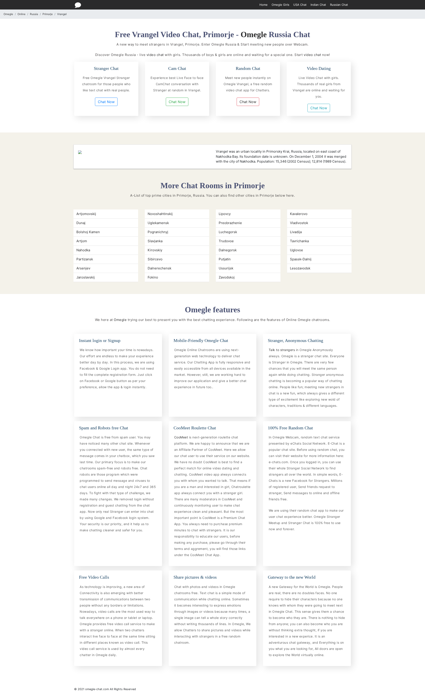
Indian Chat (318, 4)
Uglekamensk (158, 223)
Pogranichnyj (158, 232)
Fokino (153, 277)
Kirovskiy (155, 250)
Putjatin (225, 259)
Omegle (8, 14)
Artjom (81, 241)
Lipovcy (225, 214)
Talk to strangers (282, 350)
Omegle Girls (280, 4)
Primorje (47, 14)
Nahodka (83, 250)
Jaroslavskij (85, 277)
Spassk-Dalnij (300, 259)
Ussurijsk (226, 268)
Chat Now (106, 102)
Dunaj (80, 223)
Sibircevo (155, 259)
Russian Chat (339, 4)
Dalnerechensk (159, 268)
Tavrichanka (299, 241)
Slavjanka (155, 241)
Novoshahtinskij (160, 214)
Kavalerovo (298, 214)
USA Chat (300, 4)
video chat (155, 55)
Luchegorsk (228, 232)
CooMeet (181, 437)
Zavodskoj (227, 277)
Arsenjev (83, 268)
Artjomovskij (86, 214)
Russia (34, 14)
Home (263, 4)
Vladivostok (299, 223)
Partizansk (84, 259)
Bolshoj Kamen (88, 232)
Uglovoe (296, 250)
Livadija (296, 232)
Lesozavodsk (300, 268)
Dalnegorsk (228, 250)
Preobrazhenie (230, 223)
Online (21, 14)
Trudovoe (226, 241)
